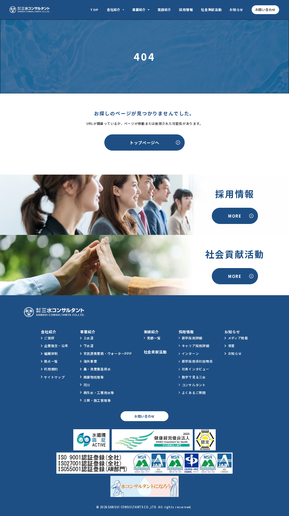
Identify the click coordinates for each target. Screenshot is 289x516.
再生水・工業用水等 (99, 392)
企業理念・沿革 (56, 345)
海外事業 (90, 361)
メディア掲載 (238, 337)
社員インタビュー (195, 368)
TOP (94, 9)
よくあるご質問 (194, 392)
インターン (190, 353)
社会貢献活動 (211, 9)
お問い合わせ (265, 9)
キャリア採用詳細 (195, 345)
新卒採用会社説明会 (197, 361)
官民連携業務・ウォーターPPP (108, 353)
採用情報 (186, 9)
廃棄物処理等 (94, 377)
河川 (87, 384)
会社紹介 (114, 9)
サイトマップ (54, 377)
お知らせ (236, 9)
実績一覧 (154, 337)
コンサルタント (194, 384)
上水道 (89, 337)
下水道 (89, 345)
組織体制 (51, 353)
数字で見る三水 (194, 377)
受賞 (231, 345)
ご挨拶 (49, 337)
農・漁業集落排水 (97, 368)
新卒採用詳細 (192, 337)
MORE (234, 216)
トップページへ (144, 142)
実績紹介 (164, 9)
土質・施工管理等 (97, 400)
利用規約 (51, 368)
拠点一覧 (51, 361)
